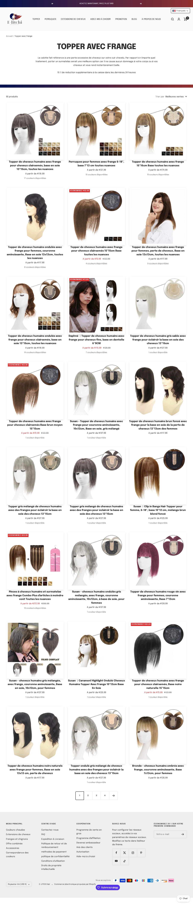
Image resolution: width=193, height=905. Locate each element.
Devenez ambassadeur (88, 843)
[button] (180, 10)
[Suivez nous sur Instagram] (133, 853)
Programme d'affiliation (88, 838)
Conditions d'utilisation (53, 861)
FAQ (43, 834)
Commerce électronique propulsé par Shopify (75, 884)
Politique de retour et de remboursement (54, 845)
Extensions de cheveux (18, 834)
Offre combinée (14, 844)
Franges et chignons (17, 839)
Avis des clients (84, 847)
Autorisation (82, 852)
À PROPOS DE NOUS (151, 19)
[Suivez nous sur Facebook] (116, 853)
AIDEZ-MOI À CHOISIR (100, 19)
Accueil (9, 36)
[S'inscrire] (182, 834)
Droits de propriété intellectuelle (51, 867)
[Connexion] (178, 19)
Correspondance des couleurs (17, 854)
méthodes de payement (53, 852)
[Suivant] (113, 795)
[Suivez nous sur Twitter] (124, 853)
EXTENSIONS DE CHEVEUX (73, 19)
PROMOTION (121, 19)
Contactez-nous (50, 830)
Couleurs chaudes (15, 830)
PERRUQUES (50, 19)
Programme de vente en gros (89, 832)
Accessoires (12, 848)
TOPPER (36, 19)
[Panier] (185, 19)
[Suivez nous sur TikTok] (124, 861)
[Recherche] (172, 19)
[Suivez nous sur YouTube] (116, 861)
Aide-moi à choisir (85, 856)
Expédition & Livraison (52, 839)
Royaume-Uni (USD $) (17, 884)
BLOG (134, 19)
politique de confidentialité (55, 856)
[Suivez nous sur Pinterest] (141, 853)
